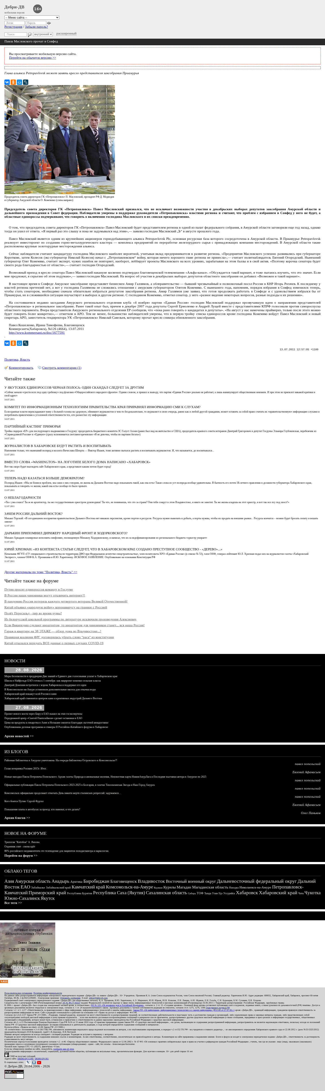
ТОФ (200, 893)
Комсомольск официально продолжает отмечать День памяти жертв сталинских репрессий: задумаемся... (62, 793)
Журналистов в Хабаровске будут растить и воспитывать (57, 446)
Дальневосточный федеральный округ (257, 881)
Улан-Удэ (217, 893)
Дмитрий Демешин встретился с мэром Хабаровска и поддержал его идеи (45, 685)
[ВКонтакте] (7, 82)
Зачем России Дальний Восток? (33, 513)
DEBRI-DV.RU (42, 1058)
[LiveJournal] (25, 82)
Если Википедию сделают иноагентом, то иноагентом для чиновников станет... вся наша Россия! (74, 625)
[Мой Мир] (19, 82)
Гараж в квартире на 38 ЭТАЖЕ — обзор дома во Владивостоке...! (52, 631)
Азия (9, 881)
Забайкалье (38, 887)
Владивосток (151, 881)
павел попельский (308, 764)
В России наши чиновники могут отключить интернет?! (44, 595)
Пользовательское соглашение (18, 993)
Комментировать (21, 367)
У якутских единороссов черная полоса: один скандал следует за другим (74, 387)
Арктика (76, 881)
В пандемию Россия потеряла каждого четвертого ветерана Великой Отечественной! (66, 601)
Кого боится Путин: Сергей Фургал (24, 801)
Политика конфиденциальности (47, 993)
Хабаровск (247, 892)
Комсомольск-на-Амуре (129, 887)
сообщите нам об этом (63, 1049)
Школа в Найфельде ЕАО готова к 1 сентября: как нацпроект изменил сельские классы (52, 680)
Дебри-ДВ (14, 6)
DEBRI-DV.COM (25, 1058)
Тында (207, 893)
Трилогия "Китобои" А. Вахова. (22, 842)
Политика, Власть (17, 359)
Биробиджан (96, 881)
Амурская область (33, 881)
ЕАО (25, 887)
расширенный (66, 33)
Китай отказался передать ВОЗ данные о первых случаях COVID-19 (53, 643)
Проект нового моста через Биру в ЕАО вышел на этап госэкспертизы (43, 713)
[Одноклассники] (13, 82)
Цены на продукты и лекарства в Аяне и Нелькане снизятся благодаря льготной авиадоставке (56, 722)
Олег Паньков (311, 813)
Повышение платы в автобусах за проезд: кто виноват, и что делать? (42, 809)
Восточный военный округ (191, 881)
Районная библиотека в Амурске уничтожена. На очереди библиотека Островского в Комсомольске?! (60, 760)
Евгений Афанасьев (306, 772)
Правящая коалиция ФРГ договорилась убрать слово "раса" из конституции (59, 637)
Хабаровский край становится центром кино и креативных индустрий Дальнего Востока (53, 698)
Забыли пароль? (36, 26)
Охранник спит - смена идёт (19, 846)
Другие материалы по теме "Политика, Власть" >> (40, 572)
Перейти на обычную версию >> (32, 57)
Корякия (158, 887)
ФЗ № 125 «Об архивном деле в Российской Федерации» (117, 1005)
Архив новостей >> (19, 736)
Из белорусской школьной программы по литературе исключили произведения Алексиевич (70, 619)
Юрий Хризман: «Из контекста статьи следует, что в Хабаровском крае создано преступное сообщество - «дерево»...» (113, 549)
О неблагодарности (22, 497)
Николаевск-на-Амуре (255, 887)
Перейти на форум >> (21, 855)
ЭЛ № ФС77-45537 (71, 1003)
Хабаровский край (278, 892)
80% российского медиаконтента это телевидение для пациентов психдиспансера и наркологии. (56, 850)
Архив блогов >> (17, 818)
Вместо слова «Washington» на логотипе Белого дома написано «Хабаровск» (77, 462)
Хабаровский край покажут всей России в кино (30, 693)
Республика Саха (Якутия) (119, 892)
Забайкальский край (58, 887)
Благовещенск (123, 881)
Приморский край (47, 892)
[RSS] (4, 982)
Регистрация (13, 26)
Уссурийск (229, 893)
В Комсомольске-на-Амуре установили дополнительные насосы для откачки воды (50, 689)
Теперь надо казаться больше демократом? (44, 478)
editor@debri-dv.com (98, 998)
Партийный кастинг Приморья (32, 426)
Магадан (184, 887)
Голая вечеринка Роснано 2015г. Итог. (25, 768)
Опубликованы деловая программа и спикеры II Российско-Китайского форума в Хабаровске (56, 727)
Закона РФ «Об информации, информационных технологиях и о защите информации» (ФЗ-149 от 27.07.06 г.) (184, 1010)
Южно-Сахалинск (22, 898)
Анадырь (60, 881)
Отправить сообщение (70, 998)
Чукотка (312, 892)
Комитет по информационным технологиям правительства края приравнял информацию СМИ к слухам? (102, 407)
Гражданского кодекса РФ (218, 1007)
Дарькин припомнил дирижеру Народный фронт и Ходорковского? (66, 533)
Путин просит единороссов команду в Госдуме (38, 589)
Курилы (169, 887)
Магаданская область (210, 887)
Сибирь (192, 893)
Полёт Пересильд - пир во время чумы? (33, 613)
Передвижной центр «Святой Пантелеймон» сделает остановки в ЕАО (43, 718)
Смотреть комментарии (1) (61, 367)
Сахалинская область (166, 892)
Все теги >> (13, 903)
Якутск (48, 898)
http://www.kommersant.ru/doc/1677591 (37, 332)
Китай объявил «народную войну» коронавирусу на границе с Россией (55, 607)
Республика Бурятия (79, 893)
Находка (234, 887)
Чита (301, 893)
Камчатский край (88, 887)
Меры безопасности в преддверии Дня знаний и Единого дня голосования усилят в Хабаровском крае (60, 676)
